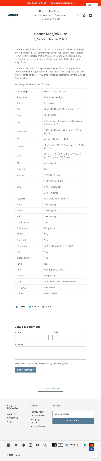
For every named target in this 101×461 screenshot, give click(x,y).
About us (11, 413)
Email (55, 332)
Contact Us (12, 417)
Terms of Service (39, 426)
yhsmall (17, 455)
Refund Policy (37, 415)
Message (19, 344)
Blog (9, 421)
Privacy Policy (37, 411)
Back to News (52, 389)
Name (18, 332)
